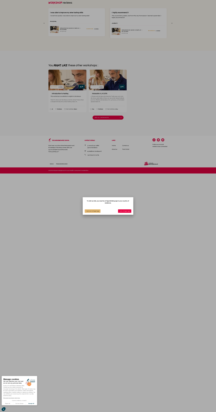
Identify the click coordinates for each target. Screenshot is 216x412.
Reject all (7, 403)
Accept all (31, 403)
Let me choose (19, 403)
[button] (4, 409)
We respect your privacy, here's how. (11, 398)
